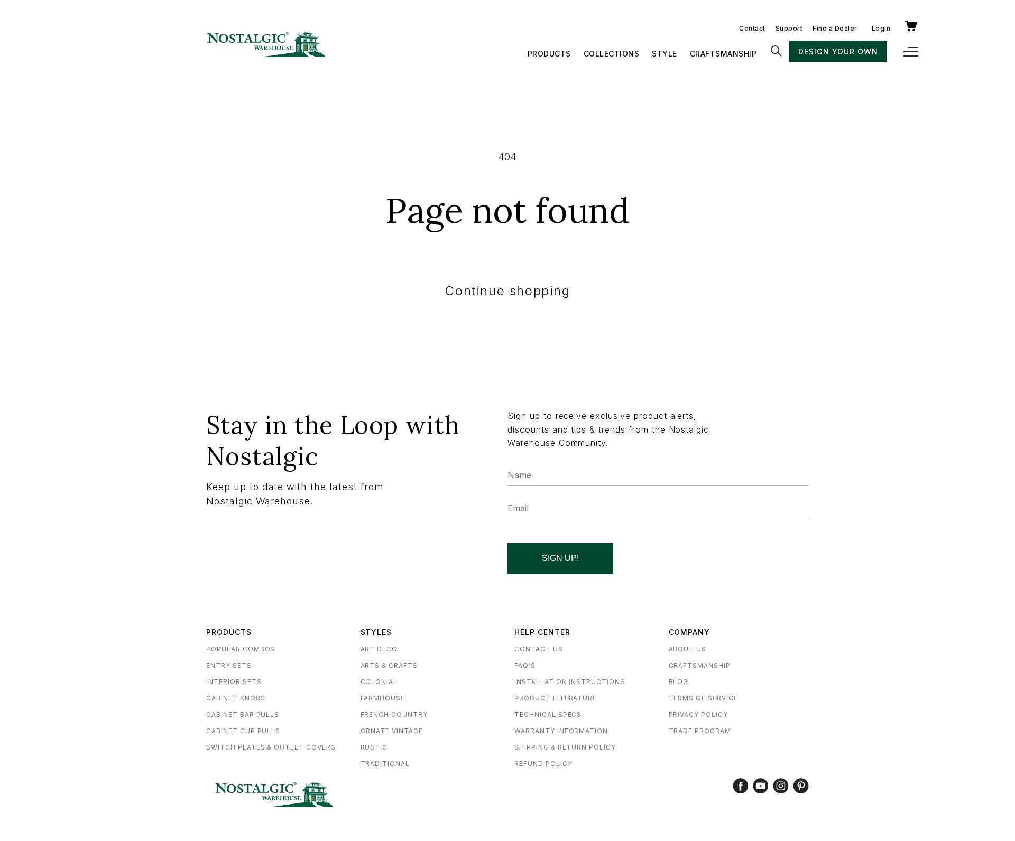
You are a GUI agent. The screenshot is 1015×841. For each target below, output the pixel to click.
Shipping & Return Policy (565, 747)
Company (689, 632)
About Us (688, 649)
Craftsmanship (723, 53)
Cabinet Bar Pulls (242, 714)
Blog (679, 682)
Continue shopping (507, 290)
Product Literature (555, 698)
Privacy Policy (698, 714)
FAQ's (525, 665)
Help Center (542, 632)
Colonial (379, 682)
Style (664, 53)
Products (549, 53)
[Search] (776, 51)
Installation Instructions (569, 682)
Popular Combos (240, 649)
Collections (612, 53)
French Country (394, 714)
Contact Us (538, 649)
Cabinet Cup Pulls (243, 731)
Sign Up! (560, 558)
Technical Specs (548, 714)
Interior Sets (233, 682)
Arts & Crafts (389, 665)
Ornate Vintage (392, 731)
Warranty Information (561, 731)
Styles (376, 632)
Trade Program (700, 731)
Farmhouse (383, 698)
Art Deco (379, 649)
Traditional (385, 764)
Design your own (838, 51)
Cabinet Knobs (235, 698)
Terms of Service (703, 698)
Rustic (374, 747)
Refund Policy (543, 764)
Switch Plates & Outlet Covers (271, 747)
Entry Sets (229, 665)
